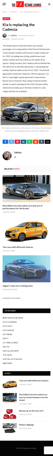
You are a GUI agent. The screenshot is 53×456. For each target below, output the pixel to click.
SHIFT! (5, 338)
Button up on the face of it (31, 411)
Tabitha (13, 35)
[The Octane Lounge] (26, 4)
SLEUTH (6, 19)
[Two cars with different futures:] (26, 230)
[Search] (49, 4)
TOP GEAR (7, 355)
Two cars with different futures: (18, 247)
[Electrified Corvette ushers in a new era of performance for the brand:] (26, 188)
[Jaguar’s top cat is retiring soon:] (26, 268)
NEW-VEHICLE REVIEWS (13, 318)
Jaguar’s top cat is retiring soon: (18, 285)
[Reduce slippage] (10, 428)
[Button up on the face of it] (10, 414)
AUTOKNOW (8, 330)
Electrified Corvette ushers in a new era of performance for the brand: (33, 397)
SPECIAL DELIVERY (11, 351)
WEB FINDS (7, 363)
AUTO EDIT (8, 326)
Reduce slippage (26, 425)
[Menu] (4, 4)
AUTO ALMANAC (10, 322)
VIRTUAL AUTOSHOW (12, 359)
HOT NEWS (7, 334)
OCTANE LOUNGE (10, 342)
